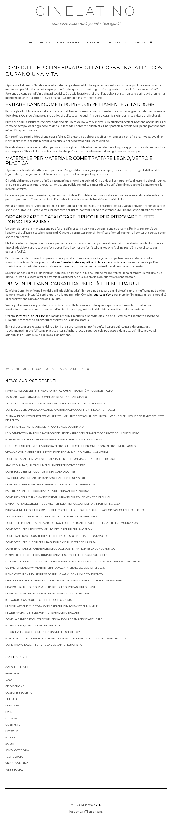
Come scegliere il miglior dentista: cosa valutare (40, 471)
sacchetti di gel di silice (30, 316)
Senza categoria (17, 750)
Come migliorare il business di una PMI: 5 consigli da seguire (47, 593)
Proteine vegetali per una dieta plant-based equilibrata (44, 426)
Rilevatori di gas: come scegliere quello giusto (38, 599)
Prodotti (11, 737)
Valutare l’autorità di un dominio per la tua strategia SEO (46, 396)
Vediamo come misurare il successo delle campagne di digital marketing (56, 452)
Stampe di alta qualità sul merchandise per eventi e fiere (45, 465)
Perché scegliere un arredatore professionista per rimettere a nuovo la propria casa (66, 638)
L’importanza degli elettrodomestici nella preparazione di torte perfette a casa (62, 503)
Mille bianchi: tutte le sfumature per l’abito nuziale (42, 612)
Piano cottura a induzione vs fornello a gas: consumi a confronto (54, 574)
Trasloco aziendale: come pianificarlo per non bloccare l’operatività (55, 403)
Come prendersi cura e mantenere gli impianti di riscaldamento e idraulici (57, 497)
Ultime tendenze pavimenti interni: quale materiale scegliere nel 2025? (55, 567)
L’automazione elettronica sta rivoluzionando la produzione (50, 491)
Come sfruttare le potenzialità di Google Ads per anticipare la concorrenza (60, 548)
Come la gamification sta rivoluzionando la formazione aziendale (53, 619)
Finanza (93, 42)
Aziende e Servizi (16, 667)
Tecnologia (112, 42)
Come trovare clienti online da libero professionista (43, 644)
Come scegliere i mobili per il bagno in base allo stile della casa (50, 542)
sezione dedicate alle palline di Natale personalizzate (91, 262)
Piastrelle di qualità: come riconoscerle (34, 625)
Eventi (10, 711)
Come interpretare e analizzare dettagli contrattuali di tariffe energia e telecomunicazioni (72, 522)
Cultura (26, 42)
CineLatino (86, 11)
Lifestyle (11, 731)
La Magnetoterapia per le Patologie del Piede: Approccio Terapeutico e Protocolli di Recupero (72, 433)
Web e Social (14, 769)
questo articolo (103, 294)
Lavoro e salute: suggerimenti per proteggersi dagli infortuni (50, 587)
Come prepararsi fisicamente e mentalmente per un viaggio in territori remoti (60, 458)
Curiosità (12, 705)
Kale (98, 805)
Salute (10, 744)
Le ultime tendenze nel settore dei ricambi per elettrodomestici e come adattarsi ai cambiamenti (73, 561)
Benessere (44, 42)
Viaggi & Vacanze (70, 42)
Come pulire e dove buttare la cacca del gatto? (51, 368)
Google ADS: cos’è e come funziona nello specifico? (42, 632)
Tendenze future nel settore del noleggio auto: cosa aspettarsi (51, 516)
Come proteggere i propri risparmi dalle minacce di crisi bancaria (51, 484)
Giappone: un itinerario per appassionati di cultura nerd (45, 478)
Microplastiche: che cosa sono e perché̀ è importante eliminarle (51, 606)
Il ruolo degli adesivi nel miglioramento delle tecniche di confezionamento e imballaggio (70, 446)
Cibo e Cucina (135, 42)
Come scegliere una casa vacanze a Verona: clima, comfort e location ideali (60, 409)
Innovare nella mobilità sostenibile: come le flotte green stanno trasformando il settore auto (74, 510)
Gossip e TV (12, 724)
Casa (8, 679)
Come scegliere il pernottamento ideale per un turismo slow (48, 529)
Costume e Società (18, 692)
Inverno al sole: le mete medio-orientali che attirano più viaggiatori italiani (59, 390)
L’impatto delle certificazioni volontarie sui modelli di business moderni (56, 555)
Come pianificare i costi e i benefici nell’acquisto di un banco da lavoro (56, 535)
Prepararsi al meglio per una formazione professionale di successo (53, 439)
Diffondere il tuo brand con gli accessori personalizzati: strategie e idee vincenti (64, 580)
